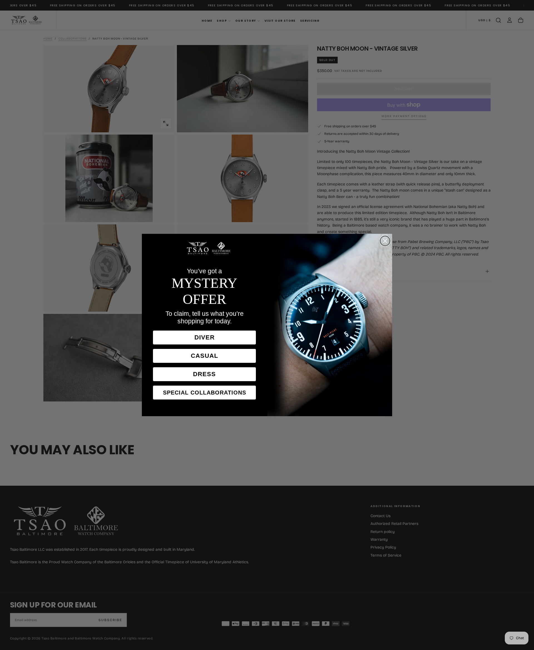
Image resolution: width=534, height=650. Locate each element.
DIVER (204, 337)
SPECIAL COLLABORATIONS (204, 392)
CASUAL (204, 355)
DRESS (204, 374)
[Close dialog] (385, 241)
